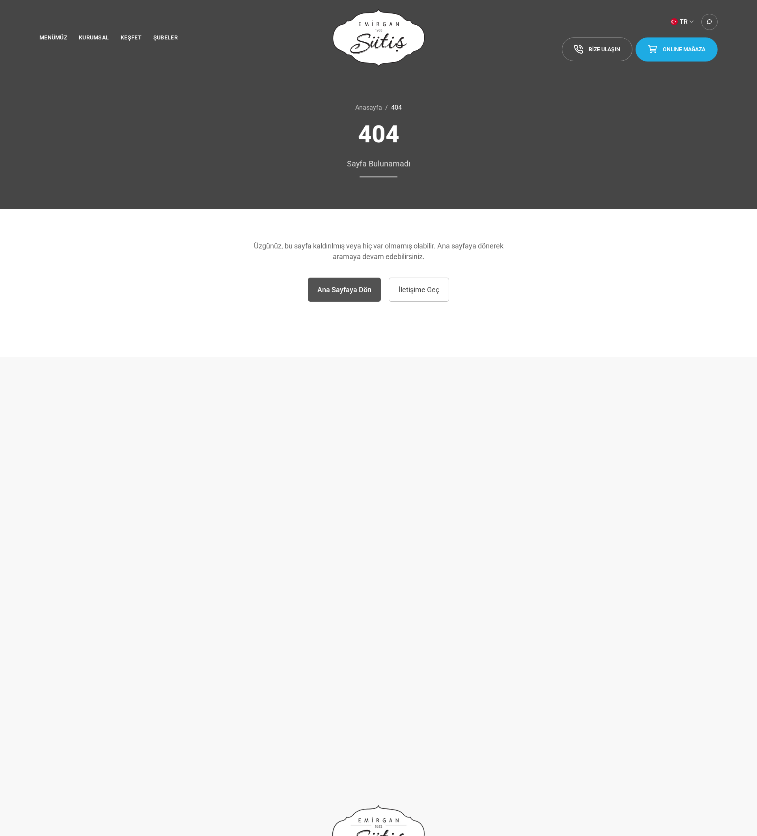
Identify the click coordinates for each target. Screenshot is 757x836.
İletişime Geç (419, 289)
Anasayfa (368, 107)
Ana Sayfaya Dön (344, 289)
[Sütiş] (378, 37)
